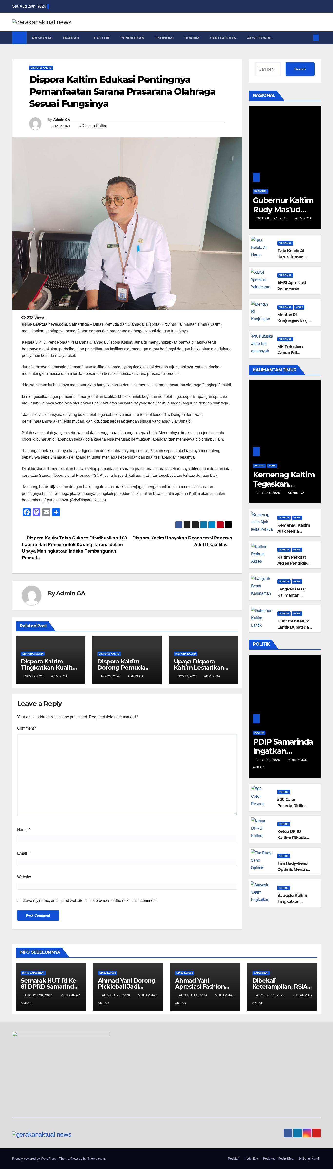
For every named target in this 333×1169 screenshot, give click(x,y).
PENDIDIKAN (132, 38)
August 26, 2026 (39, 995)
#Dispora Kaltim (93, 126)
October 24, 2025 (272, 218)
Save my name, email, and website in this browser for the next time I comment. (90, 901)
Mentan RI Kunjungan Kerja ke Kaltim (293, 320)
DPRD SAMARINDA (33, 973)
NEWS (299, 307)
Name (23, 830)
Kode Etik (251, 1158)
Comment (26, 728)
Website (24, 877)
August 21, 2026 (116, 995)
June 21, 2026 (269, 760)
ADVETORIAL (260, 38)
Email (23, 853)
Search (300, 69)
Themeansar (96, 1158)
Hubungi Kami (309, 1158)
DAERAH (72, 38)
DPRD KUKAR (107, 973)
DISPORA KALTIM (41, 67)
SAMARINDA (261, 973)
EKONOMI (164, 38)
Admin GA (61, 119)
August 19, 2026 (193, 995)
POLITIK (102, 38)
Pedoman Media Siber (278, 1158)
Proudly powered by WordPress (35, 1158)
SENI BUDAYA (223, 38)
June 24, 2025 (269, 493)
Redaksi (233, 1158)
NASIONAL (42, 38)
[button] (308, 38)
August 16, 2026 (270, 995)
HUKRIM (191, 38)
